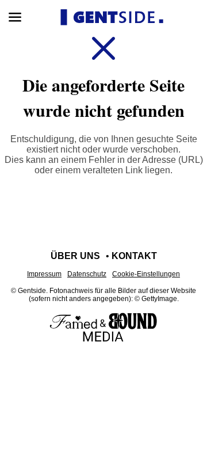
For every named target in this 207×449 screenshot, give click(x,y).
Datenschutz (86, 274)
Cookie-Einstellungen (146, 274)
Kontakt (134, 256)
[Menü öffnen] (15, 17)
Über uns (75, 256)
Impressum (44, 274)
